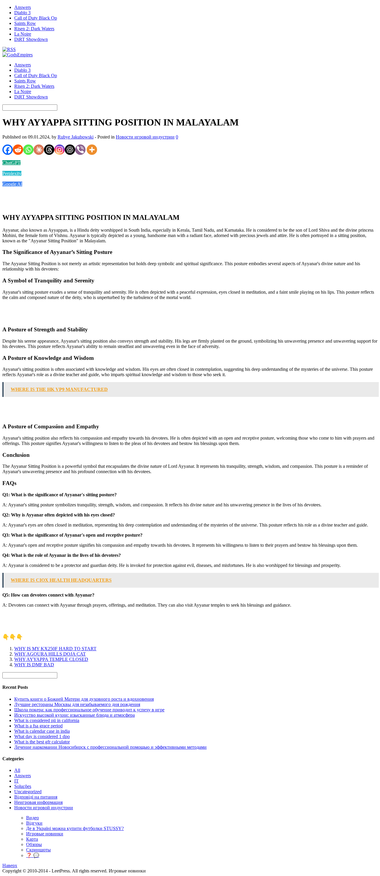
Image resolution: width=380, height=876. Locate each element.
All (17, 770)
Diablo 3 (22, 12)
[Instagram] (59, 149)
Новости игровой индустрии (145, 136)
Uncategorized (28, 791)
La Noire (22, 33)
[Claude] (39, 149)
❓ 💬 (32, 855)
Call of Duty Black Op (35, 17)
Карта (32, 839)
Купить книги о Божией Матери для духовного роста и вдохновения (84, 699)
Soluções (22, 786)
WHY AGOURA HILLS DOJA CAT (50, 653)
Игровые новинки (44, 833)
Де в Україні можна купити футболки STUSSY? (75, 828)
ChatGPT (11, 162)
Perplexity (11, 173)
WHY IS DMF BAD (34, 664)
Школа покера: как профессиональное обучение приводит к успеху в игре (89, 709)
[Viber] (80, 149)
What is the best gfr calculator (42, 741)
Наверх (9, 865)
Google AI (12, 184)
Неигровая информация (38, 802)
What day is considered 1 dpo (42, 736)
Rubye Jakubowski (76, 136)
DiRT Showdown (31, 39)
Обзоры (34, 844)
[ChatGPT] (70, 149)
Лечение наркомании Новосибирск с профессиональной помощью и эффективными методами (110, 747)
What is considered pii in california (46, 720)
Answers (22, 7)
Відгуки (34, 823)
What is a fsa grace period (38, 725)
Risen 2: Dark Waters (34, 28)
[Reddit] (18, 149)
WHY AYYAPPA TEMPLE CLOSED (51, 659)
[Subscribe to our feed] (9, 49)
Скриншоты (38, 849)
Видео (32, 817)
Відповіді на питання (35, 796)
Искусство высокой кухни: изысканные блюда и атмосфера (74, 715)
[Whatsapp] (28, 149)
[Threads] (49, 149)
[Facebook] (7, 149)
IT (16, 780)
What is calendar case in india (42, 731)
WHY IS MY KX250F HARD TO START (55, 648)
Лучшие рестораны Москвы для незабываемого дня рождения (77, 704)
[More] (92, 149)
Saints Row (25, 23)
